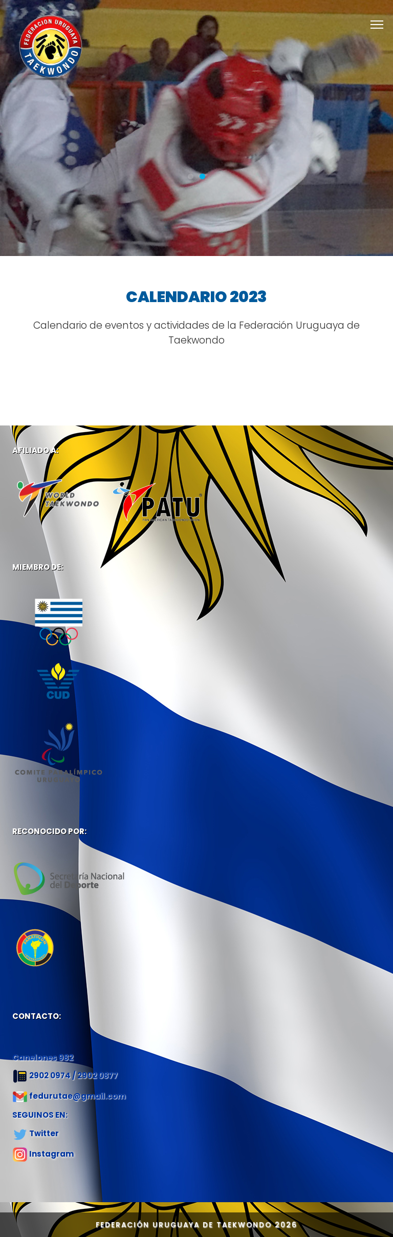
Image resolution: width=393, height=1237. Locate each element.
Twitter (44, 1133)
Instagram (51, 1153)
